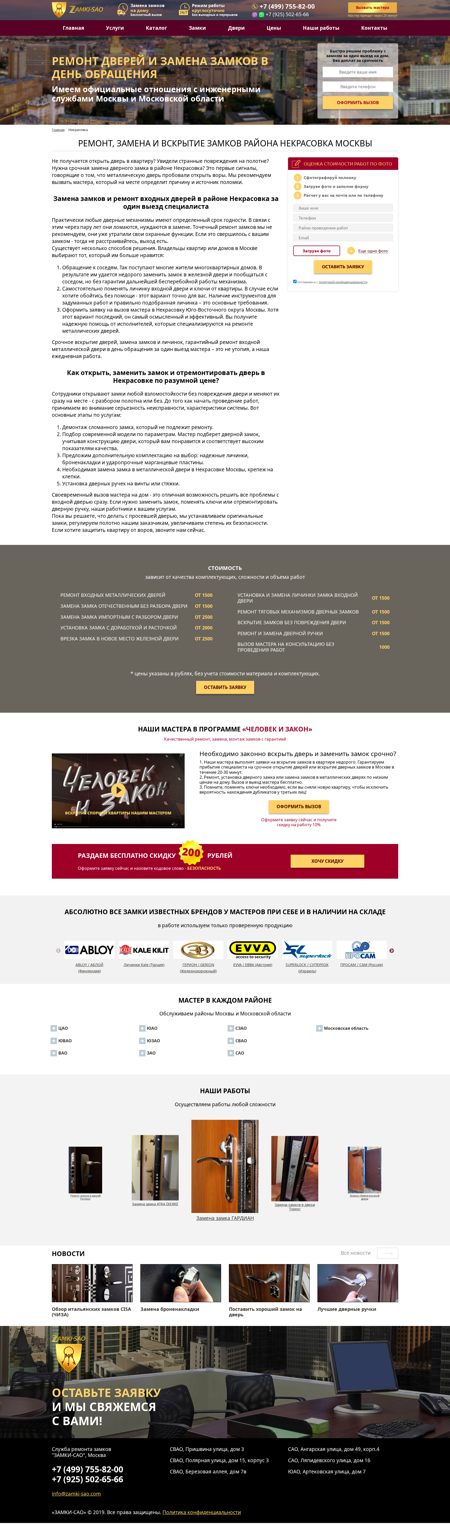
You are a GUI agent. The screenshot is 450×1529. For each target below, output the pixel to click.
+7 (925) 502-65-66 (287, 14)
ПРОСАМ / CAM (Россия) (361, 964)
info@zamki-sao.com (76, 1493)
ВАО (62, 1053)
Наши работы (321, 27)
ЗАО (151, 1053)
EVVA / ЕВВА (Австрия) (252, 964)
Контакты (374, 27)
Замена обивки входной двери (295, 1206)
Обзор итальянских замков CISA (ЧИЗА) (91, 1312)
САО (239, 1053)
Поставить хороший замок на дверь (265, 1312)
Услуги (115, 27)
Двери (236, 27)
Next (391, 957)
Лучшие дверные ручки (346, 1309)
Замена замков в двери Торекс (225, 1221)
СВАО (241, 1041)
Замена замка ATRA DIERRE (85, 1194)
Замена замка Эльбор (364, 1194)
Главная (73, 27)
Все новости (356, 1252)
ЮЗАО (153, 1041)
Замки (197, 27)
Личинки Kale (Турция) (144, 964)
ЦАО (63, 1028)
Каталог (156, 27)
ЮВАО (65, 1041)
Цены (274, 27)
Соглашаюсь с (332, 282)
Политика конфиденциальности (201, 1512)
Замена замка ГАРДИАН (155, 1203)
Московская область (346, 1028)
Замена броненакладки (169, 1309)
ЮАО (152, 1028)
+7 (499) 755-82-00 (287, 6)
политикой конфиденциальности (343, 282)
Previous (58, 957)
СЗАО (241, 1028)
